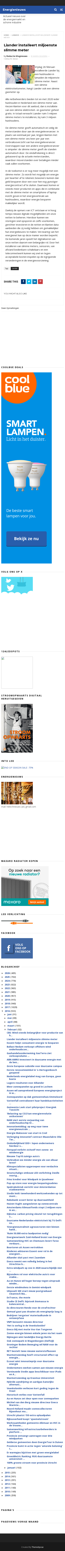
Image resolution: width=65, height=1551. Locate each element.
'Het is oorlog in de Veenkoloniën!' (26, 1325)
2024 (7, 980)
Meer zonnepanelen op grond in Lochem (30, 1086)
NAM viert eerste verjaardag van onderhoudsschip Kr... (25, 1121)
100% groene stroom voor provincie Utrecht (32, 1462)
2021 (7, 992)
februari (12, 1029)
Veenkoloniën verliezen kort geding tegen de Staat (33, 1390)
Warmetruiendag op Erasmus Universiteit (30, 1377)
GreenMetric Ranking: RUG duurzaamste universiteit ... (30, 1458)
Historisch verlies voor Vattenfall (25, 1394)
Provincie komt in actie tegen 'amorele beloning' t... (35, 1447)
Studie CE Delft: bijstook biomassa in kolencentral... (28, 1303)
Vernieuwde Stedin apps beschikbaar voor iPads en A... (34, 1373)
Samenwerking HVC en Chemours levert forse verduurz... (33, 1242)
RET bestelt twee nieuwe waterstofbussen (31, 1351)
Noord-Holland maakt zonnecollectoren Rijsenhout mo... (29, 1410)
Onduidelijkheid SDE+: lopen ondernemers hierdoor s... (30, 1144)
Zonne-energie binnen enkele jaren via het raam (34, 1333)
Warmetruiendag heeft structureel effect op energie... (32, 1356)
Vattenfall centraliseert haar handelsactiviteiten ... (35, 1102)
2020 (7, 995)
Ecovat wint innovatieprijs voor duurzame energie (30, 1362)
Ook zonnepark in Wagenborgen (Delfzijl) (30, 1340)
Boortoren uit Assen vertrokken (25, 1247)
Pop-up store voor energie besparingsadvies (32, 1183)
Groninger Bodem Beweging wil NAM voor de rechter (32, 1346)
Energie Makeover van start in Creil (27, 1133)
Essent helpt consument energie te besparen (33, 1042)
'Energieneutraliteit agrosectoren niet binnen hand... (33, 1228)
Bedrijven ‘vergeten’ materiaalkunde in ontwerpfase (29, 1317)
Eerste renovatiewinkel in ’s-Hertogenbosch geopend (32, 1071)
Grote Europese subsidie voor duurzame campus (34, 1066)
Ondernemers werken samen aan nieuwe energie (35, 1367)
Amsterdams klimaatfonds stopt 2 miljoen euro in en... (34, 1209)
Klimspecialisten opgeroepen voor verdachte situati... (32, 1168)
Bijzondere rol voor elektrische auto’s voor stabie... (31, 1275)
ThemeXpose (38, 1547)
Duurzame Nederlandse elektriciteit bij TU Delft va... (34, 1222)
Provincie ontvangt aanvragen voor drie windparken (29, 1437)
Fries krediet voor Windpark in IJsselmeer (30, 1179)
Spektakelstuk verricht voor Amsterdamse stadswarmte (31, 1188)
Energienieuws (14, 9)
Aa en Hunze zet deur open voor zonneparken (33, 1398)
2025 (7, 976)
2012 (7, 1483)
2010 (7, 1491)
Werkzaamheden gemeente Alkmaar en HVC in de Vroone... (33, 1424)
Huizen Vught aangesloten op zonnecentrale (32, 1203)
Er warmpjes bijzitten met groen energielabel (33, 1452)
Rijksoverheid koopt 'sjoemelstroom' (28, 1419)
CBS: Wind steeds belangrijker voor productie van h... (35, 1034)
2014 (7, 1476)
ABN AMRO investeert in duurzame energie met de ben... (34, 1061)
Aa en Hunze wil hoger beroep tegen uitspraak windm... (33, 1282)
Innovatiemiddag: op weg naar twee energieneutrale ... (27, 1128)
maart (11, 1025)
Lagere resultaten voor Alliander (25, 1082)
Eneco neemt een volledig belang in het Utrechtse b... (29, 1263)
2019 (7, 999)
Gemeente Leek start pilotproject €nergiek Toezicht (31, 1108)
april (10, 1021)
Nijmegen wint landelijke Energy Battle (29, 1337)
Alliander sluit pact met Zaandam (26, 1257)
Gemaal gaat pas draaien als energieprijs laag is (34, 1311)
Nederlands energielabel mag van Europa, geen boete (34, 1078)
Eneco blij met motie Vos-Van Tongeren (29, 1329)
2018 (7, 1003)
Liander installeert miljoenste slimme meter (32, 1039)
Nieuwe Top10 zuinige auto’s (23, 1156)
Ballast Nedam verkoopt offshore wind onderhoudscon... (29, 1048)
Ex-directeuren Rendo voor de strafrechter (31, 1307)
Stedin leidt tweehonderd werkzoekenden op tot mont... (34, 1195)
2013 (7, 1480)
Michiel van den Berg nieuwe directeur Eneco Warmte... (32, 1404)
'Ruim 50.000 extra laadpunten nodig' (28, 1233)
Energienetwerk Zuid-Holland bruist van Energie (34, 1237)
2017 (7, 1007)
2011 (7, 1487)
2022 (7, 988)
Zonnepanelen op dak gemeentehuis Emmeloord (34, 1096)
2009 (7, 1495)
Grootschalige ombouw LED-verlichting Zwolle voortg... (33, 1174)
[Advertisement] (25, 623)
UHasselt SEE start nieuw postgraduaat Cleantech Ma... (29, 1292)
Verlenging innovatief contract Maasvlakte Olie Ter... (34, 1138)
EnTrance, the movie (18, 1297)
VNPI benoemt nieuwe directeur (25, 1321)
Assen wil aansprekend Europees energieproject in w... (34, 1092)
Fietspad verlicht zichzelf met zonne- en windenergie (30, 1151)
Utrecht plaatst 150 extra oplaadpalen (28, 1415)
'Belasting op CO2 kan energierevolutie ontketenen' (29, 1115)
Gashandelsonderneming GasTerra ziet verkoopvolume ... (29, 1054)
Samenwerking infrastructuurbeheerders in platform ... (32, 1430)
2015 (7, 1472)
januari (11, 1467)
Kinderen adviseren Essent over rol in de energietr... (30, 1252)
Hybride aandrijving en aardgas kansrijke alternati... (30, 1383)
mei (9, 1018)
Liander (15, 35)
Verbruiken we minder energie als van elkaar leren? (32, 1161)
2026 (7, 973)
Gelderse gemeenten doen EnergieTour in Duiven (35, 1442)
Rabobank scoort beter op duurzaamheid (30, 1199)
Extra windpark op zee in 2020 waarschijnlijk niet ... (34, 1269)
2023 (7, 984)
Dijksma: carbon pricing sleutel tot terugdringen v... (34, 1215)
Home (6, 35)
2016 (7, 1010)
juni (9, 1014)
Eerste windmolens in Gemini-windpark (29, 1287)
